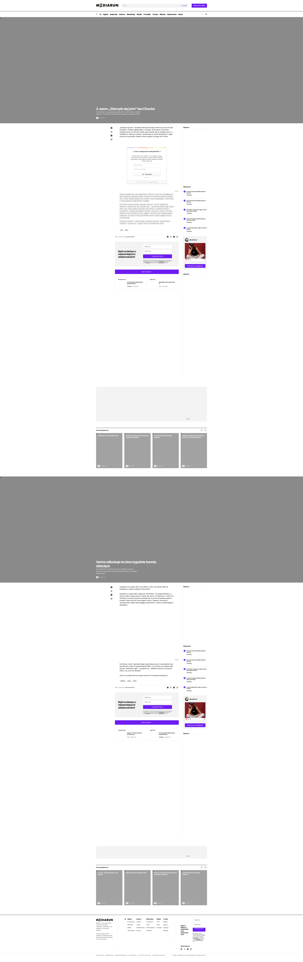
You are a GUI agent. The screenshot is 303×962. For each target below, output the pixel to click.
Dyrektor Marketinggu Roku (121, 955)
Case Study (149, 922)
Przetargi (148, 930)
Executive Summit (100, 955)
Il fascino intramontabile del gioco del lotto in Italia (196, 219)
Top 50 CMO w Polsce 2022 (144, 955)
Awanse (138, 922)
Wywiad (138, 930)
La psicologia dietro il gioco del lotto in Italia (196, 228)
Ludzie (138, 925)
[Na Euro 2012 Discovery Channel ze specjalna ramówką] (137, 450)
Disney (129, 681)
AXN (122, 230)
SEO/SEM (130, 925)
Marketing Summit (109, 955)
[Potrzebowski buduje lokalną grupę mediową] (131, 283)
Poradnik (159, 927)
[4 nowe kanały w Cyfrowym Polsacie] (165, 450)
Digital (129, 919)
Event (148, 925)
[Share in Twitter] (111, 132)
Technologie (130, 930)
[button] (97, 14)
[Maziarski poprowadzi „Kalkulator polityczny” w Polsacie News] (194, 450)
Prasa (158, 925)
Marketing (189, 195)
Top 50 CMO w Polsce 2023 (158, 955)
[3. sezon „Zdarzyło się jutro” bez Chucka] (109, 887)
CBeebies (123, 681)
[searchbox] (151, 6)
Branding (129, 286)
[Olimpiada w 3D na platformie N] (163, 283)
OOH (158, 922)
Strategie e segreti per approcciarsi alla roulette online (196, 210)
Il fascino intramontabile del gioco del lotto (196, 192)
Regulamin (148, 262)
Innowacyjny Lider (133, 955)
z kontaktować (161, 262)
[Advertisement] (195, 156)
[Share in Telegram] (111, 136)
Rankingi (165, 930)
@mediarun (193, 240)
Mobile (129, 927)
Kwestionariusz (140, 927)
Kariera (138, 919)
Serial (126, 230)
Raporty (165, 925)
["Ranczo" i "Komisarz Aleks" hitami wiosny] (131, 734)
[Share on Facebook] (111, 128)
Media (159, 919)
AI (125, 919)
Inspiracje (165, 927)
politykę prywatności (153, 182)
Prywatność (161, 261)
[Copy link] (111, 139)
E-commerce (131, 922)
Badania (165, 922)
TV (97, 117)
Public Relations (150, 927)
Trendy (165, 919)
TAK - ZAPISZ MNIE (147, 174)
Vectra (134, 681)
